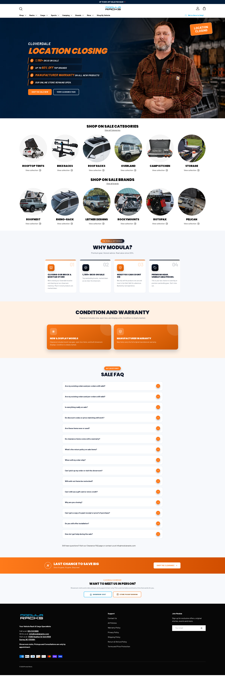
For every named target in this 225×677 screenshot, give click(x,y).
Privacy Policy (113, 632)
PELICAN (191, 219)
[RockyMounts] (128, 202)
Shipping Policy (114, 637)
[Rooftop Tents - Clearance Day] (33, 148)
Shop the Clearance (165, 565)
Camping (66, 15)
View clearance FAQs (66, 92)
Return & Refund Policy (117, 642)
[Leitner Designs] (97, 202)
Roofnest (33, 219)
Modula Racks (28, 666)
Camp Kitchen (160, 166)
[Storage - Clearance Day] (192, 148)
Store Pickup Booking (129, 594)
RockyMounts (128, 219)
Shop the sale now (40, 92)
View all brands (112, 183)
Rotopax (160, 219)
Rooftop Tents (33, 166)
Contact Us (112, 618)
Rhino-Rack (65, 219)
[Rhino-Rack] (65, 202)
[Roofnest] (33, 202)
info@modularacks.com (126, 545)
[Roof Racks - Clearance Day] (97, 148)
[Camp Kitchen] (160, 148)
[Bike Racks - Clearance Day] (65, 148)
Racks (32, 15)
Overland (128, 166)
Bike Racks (65, 166)
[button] (204, 8)
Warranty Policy (114, 627)
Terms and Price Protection (119, 646)
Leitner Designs (96, 219)
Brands (78, 15)
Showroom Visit (99, 594)
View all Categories (112, 130)
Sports (54, 15)
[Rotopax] (160, 202)
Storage (191, 166)
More (89, 15)
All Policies (112, 623)
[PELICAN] (192, 202)
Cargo (42, 15)
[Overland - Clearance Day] (128, 148)
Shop (21, 15)
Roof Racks (96, 166)
